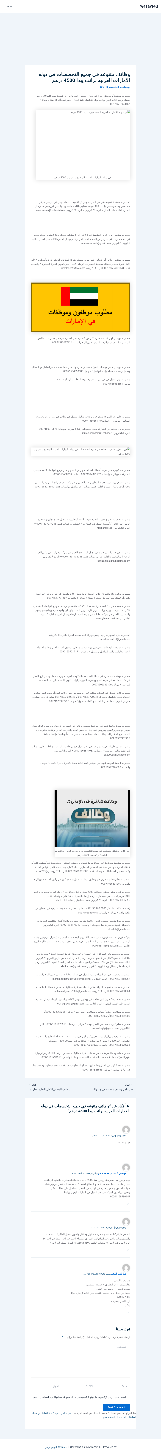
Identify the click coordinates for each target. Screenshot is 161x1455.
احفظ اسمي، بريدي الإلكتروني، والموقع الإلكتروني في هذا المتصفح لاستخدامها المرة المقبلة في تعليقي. (79, 1397)
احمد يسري (120, 1135)
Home (9, 6)
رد (127, 1149)
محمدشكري (120, 1227)
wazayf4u (149, 6)
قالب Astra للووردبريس (57, 1447)
